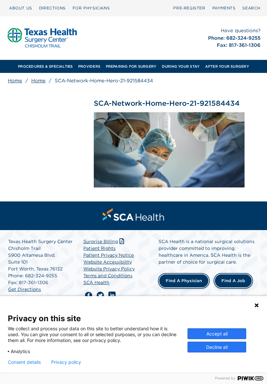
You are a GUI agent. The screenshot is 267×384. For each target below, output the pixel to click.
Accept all (217, 333)
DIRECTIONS (52, 8)
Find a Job (233, 280)
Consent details (24, 362)
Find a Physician (184, 280)
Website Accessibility (107, 262)
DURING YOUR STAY (181, 66)
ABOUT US (20, 8)
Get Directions (24, 289)
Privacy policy (66, 362)
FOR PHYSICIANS (91, 8)
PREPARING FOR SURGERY (131, 66)
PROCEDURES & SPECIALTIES (45, 66)
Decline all (217, 347)
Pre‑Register (189, 8)
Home (15, 81)
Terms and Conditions (108, 275)
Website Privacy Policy (109, 268)
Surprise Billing (100, 241)
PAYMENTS (224, 8)
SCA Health (96, 282)
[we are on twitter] (100, 295)
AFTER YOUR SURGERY (227, 66)
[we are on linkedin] (112, 295)
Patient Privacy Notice (108, 255)
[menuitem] (21, 8)
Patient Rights (99, 248)
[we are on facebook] (88, 295)
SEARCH (251, 8)
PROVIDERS (89, 66)
